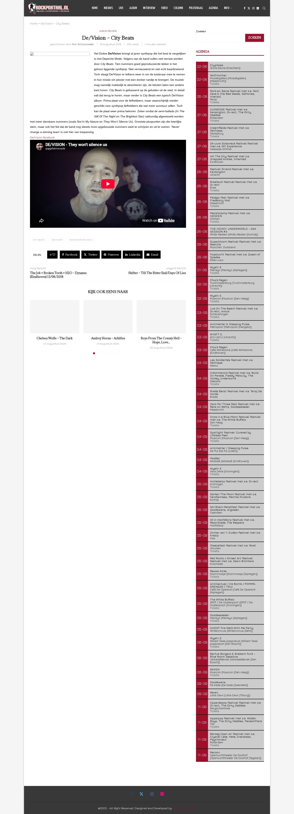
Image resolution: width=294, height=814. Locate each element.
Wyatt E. (216, 267)
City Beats (39, 239)
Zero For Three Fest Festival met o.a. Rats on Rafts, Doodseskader (235, 405)
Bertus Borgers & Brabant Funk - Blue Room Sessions (232, 655)
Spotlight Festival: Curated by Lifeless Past (230, 434)
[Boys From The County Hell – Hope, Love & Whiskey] (161, 316)
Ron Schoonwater (83, 44)
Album (133, 8)
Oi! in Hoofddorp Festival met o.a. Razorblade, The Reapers (232, 521)
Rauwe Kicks (218, 571)
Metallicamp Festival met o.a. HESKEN (230, 214)
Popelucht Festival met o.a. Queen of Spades (235, 256)
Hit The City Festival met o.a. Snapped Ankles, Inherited (230, 157)
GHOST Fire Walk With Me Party (231, 628)
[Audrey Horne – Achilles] (108, 316)
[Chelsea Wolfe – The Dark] (54, 316)
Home (95, 8)
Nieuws (108, 8)
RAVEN (214, 669)
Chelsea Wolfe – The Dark (55, 338)
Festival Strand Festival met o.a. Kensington (232, 170)
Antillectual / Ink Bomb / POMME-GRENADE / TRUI (233, 585)
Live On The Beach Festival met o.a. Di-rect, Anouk (234, 310)
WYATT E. (216, 334)
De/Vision (57, 239)
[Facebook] (244, 8)
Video (164, 8)
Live (121, 8)
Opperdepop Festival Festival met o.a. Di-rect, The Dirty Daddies (235, 704)
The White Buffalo (222, 599)
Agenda (213, 8)
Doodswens (218, 682)
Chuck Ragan (218, 280)
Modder (215, 458)
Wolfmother (218, 75)
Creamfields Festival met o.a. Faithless (229, 129)
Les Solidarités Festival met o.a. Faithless (231, 361)
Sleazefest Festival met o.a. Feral (233, 545)
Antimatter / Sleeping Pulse (229, 448)
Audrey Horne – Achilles (108, 338)
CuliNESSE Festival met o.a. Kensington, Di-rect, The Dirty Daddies (230, 112)
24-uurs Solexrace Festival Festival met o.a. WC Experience (234, 145)
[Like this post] (53, 255)
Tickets (214, 83)
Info (226, 8)
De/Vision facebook (42, 137)
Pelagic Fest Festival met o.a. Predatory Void (230, 199)
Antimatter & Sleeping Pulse (229, 324)
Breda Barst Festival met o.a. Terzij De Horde (236, 392)
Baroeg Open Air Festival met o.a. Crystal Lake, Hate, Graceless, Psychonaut (232, 736)
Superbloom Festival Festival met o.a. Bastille (235, 243)
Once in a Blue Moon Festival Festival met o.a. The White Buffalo (235, 418)
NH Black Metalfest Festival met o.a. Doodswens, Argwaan (235, 508)
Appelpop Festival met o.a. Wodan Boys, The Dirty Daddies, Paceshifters (236, 719)
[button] (35, 327)
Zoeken (201, 31)
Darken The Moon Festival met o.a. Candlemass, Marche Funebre (233, 495)
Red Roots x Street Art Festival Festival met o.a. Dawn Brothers (232, 559)
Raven (214, 692)
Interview (149, 8)
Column (178, 8)
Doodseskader (219, 615)
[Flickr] (258, 8)
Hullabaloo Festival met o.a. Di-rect (234, 481)
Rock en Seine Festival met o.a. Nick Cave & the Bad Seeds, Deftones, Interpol (234, 93)
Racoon (215, 752)
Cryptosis (216, 65)
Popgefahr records (81, 239)
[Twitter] (248, 8)
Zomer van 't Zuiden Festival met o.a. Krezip (235, 534)
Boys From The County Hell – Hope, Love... (161, 340)
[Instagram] (253, 8)
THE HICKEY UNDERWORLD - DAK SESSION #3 (233, 230)
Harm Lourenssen (184, 808)
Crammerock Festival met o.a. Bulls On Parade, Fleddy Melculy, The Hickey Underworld (234, 375)
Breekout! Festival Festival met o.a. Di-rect (233, 183)
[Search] (264, 8)
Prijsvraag (196, 8)
